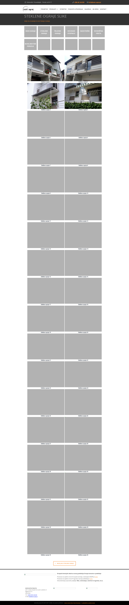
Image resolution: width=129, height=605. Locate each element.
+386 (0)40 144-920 (32, 595)
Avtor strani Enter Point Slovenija (72, 603)
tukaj (96, 577)
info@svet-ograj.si (33, 596)
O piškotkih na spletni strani (88, 603)
